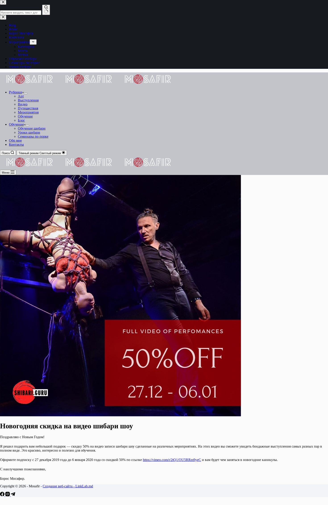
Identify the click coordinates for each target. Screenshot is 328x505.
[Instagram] (8, 495)
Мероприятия (28, 112)
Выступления (28, 100)
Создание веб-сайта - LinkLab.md (68, 486)
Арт (21, 96)
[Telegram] (13, 495)
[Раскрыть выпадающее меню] (25, 93)
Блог (21, 120)
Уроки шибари (29, 132)
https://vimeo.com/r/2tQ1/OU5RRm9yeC (172, 460)
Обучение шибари (32, 128)
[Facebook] (2, 495)
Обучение (25, 116)
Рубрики (15, 92)
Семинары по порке (33, 136)
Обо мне (15, 140)
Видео (22, 104)
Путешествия (28, 108)
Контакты (16, 144)
